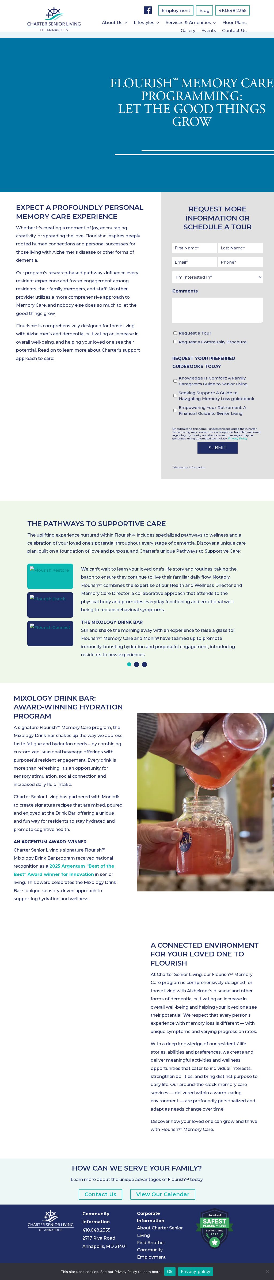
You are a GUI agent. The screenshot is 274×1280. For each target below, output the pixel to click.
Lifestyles (144, 23)
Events (208, 31)
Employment (176, 11)
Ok (170, 1271)
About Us (112, 23)
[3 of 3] (144, 664)
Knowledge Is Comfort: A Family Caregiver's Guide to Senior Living (213, 381)
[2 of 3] (136, 664)
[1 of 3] (129, 664)
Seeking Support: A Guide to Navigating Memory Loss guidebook (216, 395)
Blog (204, 11)
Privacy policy (196, 1271)
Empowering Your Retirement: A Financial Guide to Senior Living (212, 410)
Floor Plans (234, 23)
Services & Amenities (188, 23)
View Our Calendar (162, 1194)
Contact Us (234, 31)
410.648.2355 (232, 11)
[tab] (129, 664)
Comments (185, 291)
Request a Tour (195, 333)
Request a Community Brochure (213, 341)
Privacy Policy (238, 438)
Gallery (188, 31)
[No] (267, 1271)
